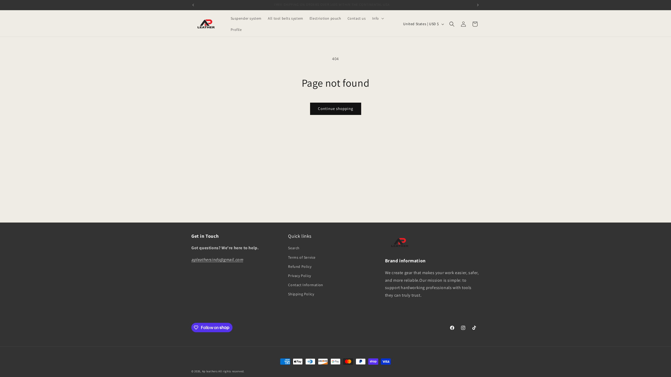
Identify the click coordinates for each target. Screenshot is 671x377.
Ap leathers (210, 371)
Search (294, 248)
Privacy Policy (299, 275)
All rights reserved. (231, 371)
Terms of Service (302, 257)
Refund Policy (299, 266)
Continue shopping (335, 108)
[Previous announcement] (193, 5)
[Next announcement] (478, 5)
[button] (377, 18)
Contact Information (305, 284)
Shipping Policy (301, 294)
